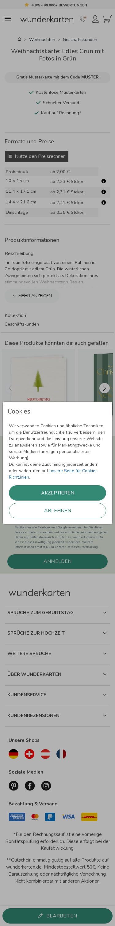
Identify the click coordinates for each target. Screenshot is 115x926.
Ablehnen (57, 510)
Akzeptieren (57, 493)
